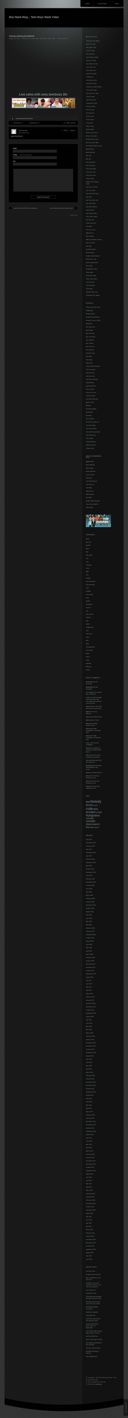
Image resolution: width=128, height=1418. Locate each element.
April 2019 (89, 924)
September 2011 (91, 1210)
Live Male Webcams (92, 399)
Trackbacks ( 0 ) (34, 123)
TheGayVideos (90, 285)
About (117, 3)
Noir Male (89, 246)
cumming (88, 565)
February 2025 (90, 846)
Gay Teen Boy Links (92, 200)
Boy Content (89, 343)
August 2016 (90, 1016)
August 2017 (90, 977)
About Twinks (90, 129)
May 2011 (89, 1223)
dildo (87, 571)
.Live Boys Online (91, 83)
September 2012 (91, 1170)
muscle (88, 607)
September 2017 (91, 974)
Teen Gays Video (91, 428)
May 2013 (89, 1144)
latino (96, 815)
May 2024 (89, 849)
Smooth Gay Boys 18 (92, 422)
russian (90, 821)
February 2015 (90, 1075)
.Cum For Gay (90, 50)
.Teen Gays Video (91, 90)
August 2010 (90, 1252)
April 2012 (89, 1187)
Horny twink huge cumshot (94, 1339)
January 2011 (90, 1236)
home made (35, 38)
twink (87, 643)
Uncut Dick (89, 650)
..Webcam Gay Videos (93, 41)
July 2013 (89, 1138)
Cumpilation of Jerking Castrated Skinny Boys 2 (93, 750)
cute (89, 808)
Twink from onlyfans (92, 1312)
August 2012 (90, 1174)
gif (96, 812)
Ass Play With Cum (92, 1336)
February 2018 (90, 957)
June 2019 (89, 918)
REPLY (66, 130)
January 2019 (90, 931)
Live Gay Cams (90, 229)
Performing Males (91, 409)
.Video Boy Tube (91, 100)
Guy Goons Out (91, 1290)
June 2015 (89, 1062)
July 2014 (89, 1098)
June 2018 (89, 944)
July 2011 (89, 1216)
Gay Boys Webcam (92, 379)
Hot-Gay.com (90, 220)
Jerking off (89, 604)
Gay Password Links (92, 193)
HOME (87, 3)
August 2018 (90, 941)
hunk (87, 597)
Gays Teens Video (91, 216)
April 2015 (89, 1069)
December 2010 (91, 1239)
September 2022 (91, 862)
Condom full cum (97, 772)
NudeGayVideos (91, 249)
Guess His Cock (91, 392)
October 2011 (90, 1206)
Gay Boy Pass (90, 372)
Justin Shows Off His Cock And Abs (25, 208)
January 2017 (90, 1000)
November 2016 (91, 1007)
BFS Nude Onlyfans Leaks (94, 146)
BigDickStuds (90, 149)
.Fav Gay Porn (90, 54)
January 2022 (90, 869)
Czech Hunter (90, 178)
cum (87, 561)
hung (89, 815)
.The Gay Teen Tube (92, 93)
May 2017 (89, 987)
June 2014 (89, 1101)
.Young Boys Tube (91, 103)
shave (89, 824)
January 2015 (90, 1079)
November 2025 (91, 842)
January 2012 (90, 1197)
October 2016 (90, 1010)
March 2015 (89, 1072)
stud (87, 630)
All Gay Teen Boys (91, 136)
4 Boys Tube (90, 126)
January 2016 (90, 1039)
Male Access (90, 233)
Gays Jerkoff (90, 389)
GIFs (87, 588)
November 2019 (91, 905)
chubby (95, 805)
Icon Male (89, 226)
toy (88, 827)
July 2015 (89, 1059)
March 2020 (89, 895)
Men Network (90, 236)
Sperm (88, 624)
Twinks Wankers (91, 441)
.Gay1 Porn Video (91, 73)
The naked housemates (93, 432)
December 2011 (91, 1200)
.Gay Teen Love (91, 67)
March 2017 (89, 993)
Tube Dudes (89, 438)
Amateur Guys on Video (93, 320)
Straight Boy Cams (91, 269)
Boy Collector (90, 340)
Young (88, 670)
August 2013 (90, 1134)
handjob (88, 591)
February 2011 (90, 1233)
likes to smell (95, 720)
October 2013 (90, 1128)
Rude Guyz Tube (91, 259)
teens (87, 637)
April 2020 (89, 892)
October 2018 (90, 938)
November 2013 (91, 1124)
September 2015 (91, 1052)
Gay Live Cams (90, 190)
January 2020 (90, 902)
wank (87, 660)
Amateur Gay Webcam (93, 317)
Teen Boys (89, 633)
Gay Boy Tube (90, 376)
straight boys (90, 627)
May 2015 (89, 1065)
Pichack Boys (90, 252)
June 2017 (89, 984)
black (87, 548)
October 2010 (90, 1246)
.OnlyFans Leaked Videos (94, 87)
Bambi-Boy (89, 323)
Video (53, 38)
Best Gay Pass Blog (92, 142)
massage (90, 818)
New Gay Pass (90, 242)
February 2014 (90, 1115)
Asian (87, 539)
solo (87, 620)
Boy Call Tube (90, 333)
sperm (96, 824)
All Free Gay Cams (92, 132)
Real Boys (89, 415)
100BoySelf (89, 310)
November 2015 (91, 1046)
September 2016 (91, 1013)
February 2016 (90, 1036)
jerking (88, 601)
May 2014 (89, 1105)
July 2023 (89, 856)
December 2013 (91, 1121)
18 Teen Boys (90, 119)
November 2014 (91, 1085)
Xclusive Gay (90, 448)
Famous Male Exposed (93, 366)
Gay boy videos (91, 581)
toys (92, 827)
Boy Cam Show (90, 336)
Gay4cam (89, 697)
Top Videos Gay (91, 435)
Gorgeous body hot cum (93, 1274)
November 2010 (91, 1243)
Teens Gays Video (91, 279)
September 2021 (91, 872)
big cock (88, 542)
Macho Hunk (90, 402)
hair (100, 812)
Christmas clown (97, 717)
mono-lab (103, 1382)
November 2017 (91, 967)
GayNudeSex (90, 382)
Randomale (89, 412)
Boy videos (89, 555)
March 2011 (89, 1229)
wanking (88, 663)
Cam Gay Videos (91, 168)
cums (87, 568)
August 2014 (90, 1095)
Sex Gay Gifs (90, 418)
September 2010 (91, 1249)
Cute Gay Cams (91, 175)
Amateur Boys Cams (92, 139)
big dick (88, 545)
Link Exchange (102, 3)
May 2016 (89, 1026)
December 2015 (91, 1043)
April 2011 (89, 1226)
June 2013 (89, 1141)
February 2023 (90, 859)
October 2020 (90, 885)
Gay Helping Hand (91, 1356)
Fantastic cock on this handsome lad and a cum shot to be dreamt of (93, 1284)
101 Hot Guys (90, 110)
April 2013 (89, 1147)
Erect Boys (89, 359)
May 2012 (89, 1183)
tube (49, 38)
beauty (95, 801)
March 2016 (89, 1033)
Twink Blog (89, 288)
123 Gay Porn (90, 113)
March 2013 (89, 1151)
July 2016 (89, 1020)
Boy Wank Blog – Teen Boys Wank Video (34, 17)
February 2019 (90, 928)
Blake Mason (90, 468)
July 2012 (89, 1177)
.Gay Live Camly (91, 60)
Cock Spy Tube (90, 172)
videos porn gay (91, 445)
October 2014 (90, 1088)
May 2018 (89, 947)
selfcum (88, 617)
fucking (88, 578)
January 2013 (90, 1157)
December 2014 (91, 1082)
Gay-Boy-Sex (90, 210)
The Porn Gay (90, 282)
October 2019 (90, 908)
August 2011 (89, 1213)
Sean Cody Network (92, 262)
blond (89, 804)
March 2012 (89, 1190)
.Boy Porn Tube (90, 44)
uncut (96, 827)
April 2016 (89, 1029)
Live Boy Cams (90, 1271)
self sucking (43, 38)
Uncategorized (90, 647)
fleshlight (91, 812)
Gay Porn (89, 197)
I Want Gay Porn (91, 223)
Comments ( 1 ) (18, 123)
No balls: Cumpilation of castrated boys (93, 730)
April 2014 (89, 1108)
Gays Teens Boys (91, 213)
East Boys (89, 356)
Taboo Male (89, 272)
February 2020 (90, 898)
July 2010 (89, 1256)
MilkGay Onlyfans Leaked (94, 239)
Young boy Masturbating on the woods (94, 767)
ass (88, 801)
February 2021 (90, 879)
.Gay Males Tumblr (92, 64)
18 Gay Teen (90, 116)
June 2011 (89, 1220)
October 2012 (90, 1167)
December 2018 (91, 934)
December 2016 (91, 1003)
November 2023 (91, 852)
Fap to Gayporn (91, 369)
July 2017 (89, 980)
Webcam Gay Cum (92, 292)
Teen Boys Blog (90, 425)
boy (87, 552)
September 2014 (91, 1092)
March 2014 (89, 1111)
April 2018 (89, 951)
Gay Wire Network (91, 206)
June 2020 (89, 888)
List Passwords (90, 395)
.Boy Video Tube (91, 47)
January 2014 (90, 1118)
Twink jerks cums (91, 1293)
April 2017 (89, 990)
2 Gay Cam (89, 123)
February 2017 (90, 997)
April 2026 (89, 839)
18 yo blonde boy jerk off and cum (61, 208)
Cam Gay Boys (90, 165)
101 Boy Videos (90, 106)
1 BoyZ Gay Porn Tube (93, 307)
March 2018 (89, 954)
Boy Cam (89, 155)
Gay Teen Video (91, 203)
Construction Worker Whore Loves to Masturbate (92, 1325)
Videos (88, 656)
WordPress (98, 1384)
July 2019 (89, 915)
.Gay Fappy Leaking (92, 57)
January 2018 (90, 961)
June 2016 (89, 1023)
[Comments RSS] (12, 118)
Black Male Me (90, 152)
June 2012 (89, 1180)
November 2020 (91, 882)
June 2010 (89, 1259)
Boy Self (88, 159)
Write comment (62, 38)
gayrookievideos (91, 386)
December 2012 (91, 1161)
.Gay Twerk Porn (91, 70)
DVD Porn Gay (90, 353)
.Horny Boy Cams (91, 80)
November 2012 (91, 1164)
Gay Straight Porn (91, 692)
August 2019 (90, 911)
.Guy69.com (89, 77)
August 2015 (90, 1056)
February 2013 (90, 1154)
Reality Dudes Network (93, 256)
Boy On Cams (90, 346)
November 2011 (91, 1203)
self (87, 611)
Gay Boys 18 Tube (91, 187)
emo (87, 575)
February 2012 (90, 1193)
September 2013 (91, 1131)
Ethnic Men (89, 363)
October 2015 (90, 1049)
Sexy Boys (89, 265)
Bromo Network (90, 162)
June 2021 (89, 875)
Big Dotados (89, 330)
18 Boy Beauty (90, 314)
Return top (74, 215)
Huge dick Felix (90, 1315)
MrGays (88, 405)
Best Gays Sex (90, 327)
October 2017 (90, 970)
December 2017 (91, 964)
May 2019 (89, 921)
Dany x (88, 743)
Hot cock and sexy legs (93, 1348)
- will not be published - (23, 155)
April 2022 (89, 865)
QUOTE (72, 130)
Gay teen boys (90, 584)
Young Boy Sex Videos (93, 295)
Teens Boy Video (91, 275)
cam (29, 38)
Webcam (88, 666)
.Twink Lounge (90, 96)
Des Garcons (90, 350)
